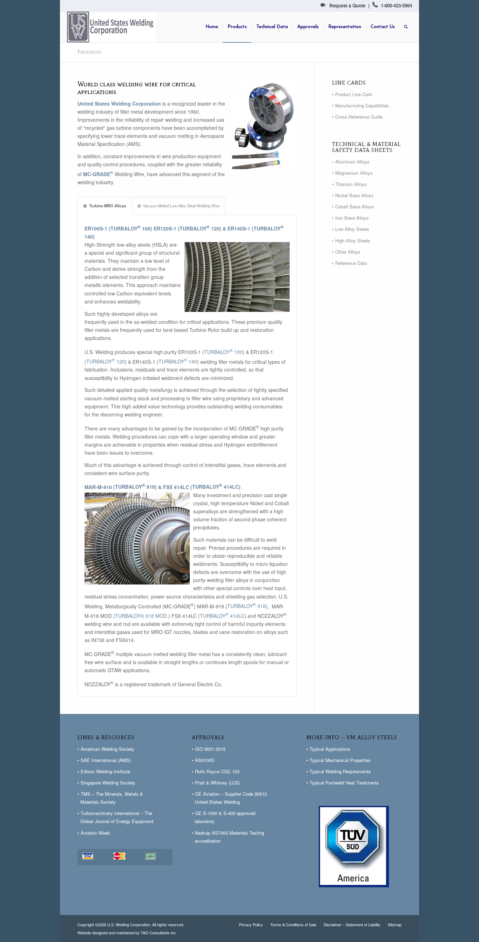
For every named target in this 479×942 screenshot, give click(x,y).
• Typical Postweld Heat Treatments (342, 782)
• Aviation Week (93, 832)
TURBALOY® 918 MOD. (141, 615)
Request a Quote (347, 5)
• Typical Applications (328, 749)
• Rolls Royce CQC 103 (216, 771)
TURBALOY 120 (200, 228)
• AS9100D (203, 760)
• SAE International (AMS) (104, 760)
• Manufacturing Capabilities (360, 105)
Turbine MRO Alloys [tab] (107, 205)
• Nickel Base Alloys (353, 195)
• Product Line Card (352, 94)
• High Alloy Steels (351, 240)
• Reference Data (349, 263)
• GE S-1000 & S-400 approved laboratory (223, 817)
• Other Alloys (346, 251)
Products (89, 51)
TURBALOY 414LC (215, 486)
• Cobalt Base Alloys (353, 206)
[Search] (405, 27)
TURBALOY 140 (177, 361)
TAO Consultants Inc (158, 932)
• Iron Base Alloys (350, 217)
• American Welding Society (105, 749)
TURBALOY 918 (135, 486)
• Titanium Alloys (349, 184)
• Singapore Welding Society (106, 782)
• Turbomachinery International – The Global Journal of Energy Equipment (115, 817)
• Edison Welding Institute (103, 771)
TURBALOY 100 (130, 228)
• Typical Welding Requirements (338, 771)
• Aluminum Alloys (351, 161)
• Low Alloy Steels (350, 229)
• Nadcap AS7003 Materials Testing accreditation (228, 836)
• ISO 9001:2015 (208, 749)
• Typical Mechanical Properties (338, 760)
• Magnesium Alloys (352, 172)
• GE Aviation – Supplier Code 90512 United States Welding (229, 797)
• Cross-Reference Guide (357, 116)
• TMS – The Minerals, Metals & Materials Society (110, 797)
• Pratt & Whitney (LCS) (216, 782)
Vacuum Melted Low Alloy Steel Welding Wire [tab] (181, 205)
